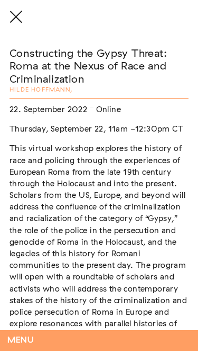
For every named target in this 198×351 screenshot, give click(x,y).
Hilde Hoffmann (40, 90)
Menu (20, 340)
